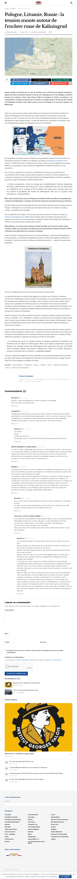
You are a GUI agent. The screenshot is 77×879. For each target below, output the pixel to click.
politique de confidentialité (52, 660)
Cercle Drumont (10, 831)
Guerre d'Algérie (33, 829)
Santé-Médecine (56, 831)
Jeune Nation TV (33, 839)
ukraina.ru (30, 306)
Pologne (43, 365)
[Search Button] (71, 3)
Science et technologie (59, 834)
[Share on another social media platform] (70, 83)
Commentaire (10, 610)
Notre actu (54, 824)
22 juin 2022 (24, 32)
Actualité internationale (24, 8)
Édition (30, 819)
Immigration (32, 836)
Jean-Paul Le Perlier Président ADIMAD (27, 516)
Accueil (7, 8)
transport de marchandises (20, 367)
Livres (53, 814)
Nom (7, 633)
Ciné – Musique (10, 834)
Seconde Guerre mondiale (59, 836)
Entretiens (31, 822)
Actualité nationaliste (12, 822)
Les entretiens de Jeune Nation (36, 842)
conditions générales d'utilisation (25, 660)
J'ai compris (65, 876)
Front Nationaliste (34, 827)
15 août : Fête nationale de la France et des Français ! (26, 779)
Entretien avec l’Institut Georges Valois (26, 683)
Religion (54, 829)
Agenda (7, 824)
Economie (31, 817)
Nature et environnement (59, 819)
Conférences (9, 839)
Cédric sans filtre (11, 829)
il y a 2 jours (18, 685)
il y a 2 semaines (19, 692)
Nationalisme (55, 817)
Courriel (7, 801)
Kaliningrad (28, 365)
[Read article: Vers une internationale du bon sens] (8, 692)
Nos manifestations (57, 822)
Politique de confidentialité (15, 657)
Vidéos (53, 839)
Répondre (15, 406)
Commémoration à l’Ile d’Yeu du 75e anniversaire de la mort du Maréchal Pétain (36, 773)
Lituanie (36, 365)
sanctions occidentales (61, 365)
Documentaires (33, 814)
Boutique (8, 827)
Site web (43, 642)
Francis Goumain (12, 32)
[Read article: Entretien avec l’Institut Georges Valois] (8, 684)
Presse (53, 827)
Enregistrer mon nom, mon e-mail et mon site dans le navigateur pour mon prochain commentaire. (35, 651)
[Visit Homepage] (38, 3)
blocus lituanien (18, 365)
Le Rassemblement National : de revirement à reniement (28, 767)
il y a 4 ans (25, 398)
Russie (50, 365)
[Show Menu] (5, 3)
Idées (30, 834)
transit (8, 367)
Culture (7, 841)
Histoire (30, 831)
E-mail (7, 642)
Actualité (13, 8)
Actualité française (11, 817)
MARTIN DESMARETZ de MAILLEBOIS (23, 447)
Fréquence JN (32, 824)
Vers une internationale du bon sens (25, 690)
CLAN (6, 836)
